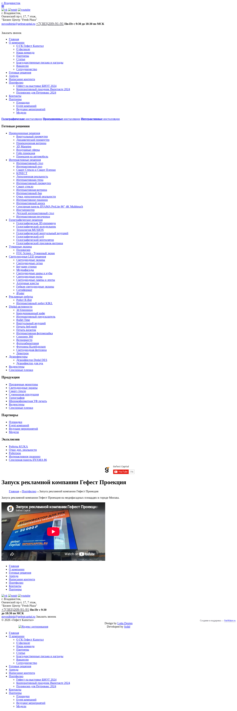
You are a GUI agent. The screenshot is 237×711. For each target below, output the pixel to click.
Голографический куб (30, 236)
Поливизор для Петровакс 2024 (36, 92)
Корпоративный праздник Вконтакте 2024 (43, 89)
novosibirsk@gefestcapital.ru (18, 23)
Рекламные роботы (21, 296)
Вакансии (22, 65)
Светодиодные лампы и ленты (35, 279)
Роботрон (15, 453)
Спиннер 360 (24, 336)
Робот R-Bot (24, 299)
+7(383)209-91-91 (50, 23)
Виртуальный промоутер (32, 136)
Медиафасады (25, 269)
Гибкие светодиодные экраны (35, 286)
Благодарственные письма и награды (39, 62)
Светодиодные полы (29, 276)
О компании (16, 42)
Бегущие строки (26, 266)
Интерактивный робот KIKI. (34, 303)
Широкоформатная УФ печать (28, 401)
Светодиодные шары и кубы (34, 273)
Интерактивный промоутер (33, 183)
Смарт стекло (24, 186)
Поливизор (23, 249)
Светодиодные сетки (29, 263)
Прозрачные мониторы (23, 384)
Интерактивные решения (25, 159)
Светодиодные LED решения (27, 256)
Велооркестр (24, 340)
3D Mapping (23, 146)
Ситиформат (24, 289)
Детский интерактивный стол (35, 213)
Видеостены (16, 366)
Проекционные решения (24, 133)
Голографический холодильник (36, 226)
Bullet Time (23, 319)
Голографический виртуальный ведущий (42, 233)
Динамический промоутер (32, 139)
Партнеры (22, 55)
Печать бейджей (26, 326)
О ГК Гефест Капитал (30, 45)
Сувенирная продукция (24, 394)
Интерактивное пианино (32, 199)
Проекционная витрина (31, 143)
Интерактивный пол (29, 166)
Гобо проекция (25, 153)
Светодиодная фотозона (31, 350)
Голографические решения (26, 219)
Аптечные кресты (27, 283)
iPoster (20, 293)
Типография (16, 397)
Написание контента (22, 79)
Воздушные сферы (28, 149)
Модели (21, 112)
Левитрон (22, 353)
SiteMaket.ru (230, 620)
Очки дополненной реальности (36, 196)
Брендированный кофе (30, 313)
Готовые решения (20, 72)
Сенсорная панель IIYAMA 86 (28, 459)
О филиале (23, 49)
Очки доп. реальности (23, 449)
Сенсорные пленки (21, 370)
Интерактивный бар (29, 193)
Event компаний (26, 105)
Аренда (13, 75)
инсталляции (21, 118)
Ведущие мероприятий (30, 109)
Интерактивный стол (29, 163)
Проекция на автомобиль (32, 156)
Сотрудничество (26, 69)
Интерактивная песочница (33, 216)
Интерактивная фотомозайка (34, 333)
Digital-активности (20, 306)
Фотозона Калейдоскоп (31, 346)
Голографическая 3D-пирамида (36, 223)
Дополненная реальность (32, 176)
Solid (127, 626)
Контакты (15, 95)
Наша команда (25, 52)
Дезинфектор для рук (29, 363)
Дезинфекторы (18, 356)
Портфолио (16, 82)
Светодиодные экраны (30, 259)
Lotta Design (125, 623)
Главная (14, 39)
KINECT (21, 173)
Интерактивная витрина (31, 189)
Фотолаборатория (27, 343)
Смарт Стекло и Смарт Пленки (36, 169)
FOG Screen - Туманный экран (35, 253)
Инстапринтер (25, 209)
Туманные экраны (20, 246)
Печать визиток (26, 330)
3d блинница (24, 309)
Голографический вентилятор (35, 239)
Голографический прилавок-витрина (39, 243)
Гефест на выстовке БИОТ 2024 (36, 85)
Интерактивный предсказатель (35, 316)
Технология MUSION (30, 229)
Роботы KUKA (18, 446)
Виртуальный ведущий (31, 323)
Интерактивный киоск (30, 203)
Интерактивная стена (29, 179)
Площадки (23, 102)
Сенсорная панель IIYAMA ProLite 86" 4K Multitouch (49, 206)
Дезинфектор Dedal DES (31, 360)
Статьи (20, 59)
